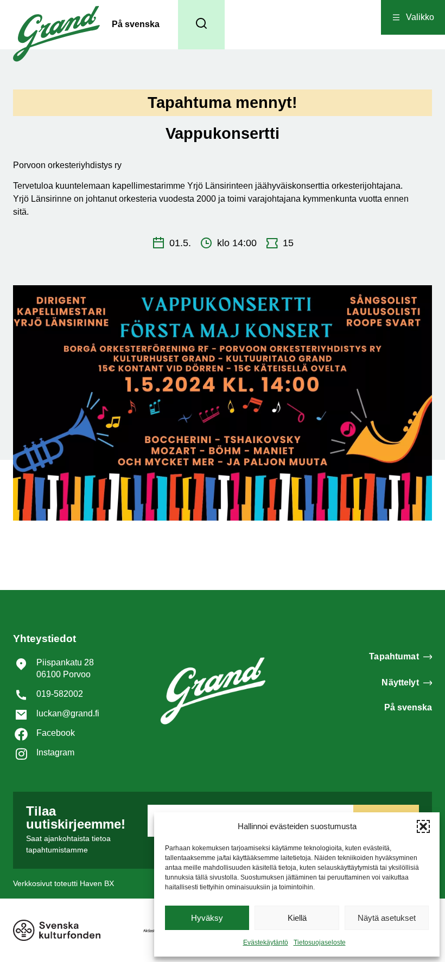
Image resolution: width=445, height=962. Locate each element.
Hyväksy (207, 917)
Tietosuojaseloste (320, 942)
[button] (423, 826)
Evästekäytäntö (265, 942)
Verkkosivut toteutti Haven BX (63, 883)
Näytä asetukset (387, 917)
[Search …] (201, 24)
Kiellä (297, 917)
